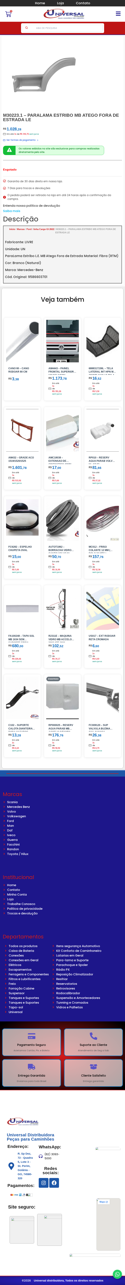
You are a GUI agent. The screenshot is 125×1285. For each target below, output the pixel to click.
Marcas (21, 229)
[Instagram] (43, 1183)
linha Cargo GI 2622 (43, 229)
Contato (83, 3)
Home (40, 3)
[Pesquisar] (26, 28)
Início (12, 229)
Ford (29, 229)
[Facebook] (54, 1183)
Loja (60, 3)
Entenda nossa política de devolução (31, 206)
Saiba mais (11, 211)
